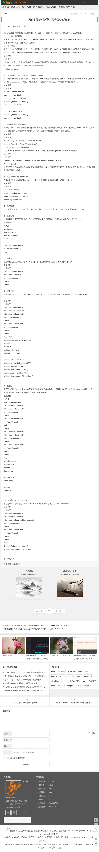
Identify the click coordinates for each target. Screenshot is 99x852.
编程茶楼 (26, 6)
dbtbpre (70, 686)
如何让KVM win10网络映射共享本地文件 (21, 683)
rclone (70, 676)
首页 (7, 6)
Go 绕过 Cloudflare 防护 (60, 655)
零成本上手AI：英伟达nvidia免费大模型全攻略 (23, 680)
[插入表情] (89, 733)
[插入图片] (94, 733)
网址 (6, 746)
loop (53, 686)
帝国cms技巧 (74, 681)
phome (54, 676)
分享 (59, 611)
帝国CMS (71, 672)
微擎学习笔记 (7, 655)
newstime (88, 676)
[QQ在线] (14, 812)
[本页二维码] (96, 843)
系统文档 (92, 681)
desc (64, 681)
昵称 (8, 733)
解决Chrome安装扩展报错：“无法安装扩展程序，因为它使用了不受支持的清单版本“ (38, 687)
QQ (5, 752)
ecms (62, 676)
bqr (84, 681)
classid (78, 676)
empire (61, 686)
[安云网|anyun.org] (57, 848)
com (80, 672)
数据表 (86, 686)
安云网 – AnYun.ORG (16, 2)
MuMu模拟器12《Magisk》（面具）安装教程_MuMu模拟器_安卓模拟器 (37, 658)
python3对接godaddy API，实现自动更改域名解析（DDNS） (85, 658)
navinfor (61, 672)
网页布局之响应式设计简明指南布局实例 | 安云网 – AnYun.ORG (39, 629)
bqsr (53, 672)
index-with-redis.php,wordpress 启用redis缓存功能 (25, 672)
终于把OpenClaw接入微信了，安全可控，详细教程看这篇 (28, 676)
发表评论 (74, 14)
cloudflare (55, 681)
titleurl (78, 686)
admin (52, 626)
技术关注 (15, 6)
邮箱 (8, 740)
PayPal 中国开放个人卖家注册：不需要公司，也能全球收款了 (29, 690)
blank (87, 672)
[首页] (96, 820)
